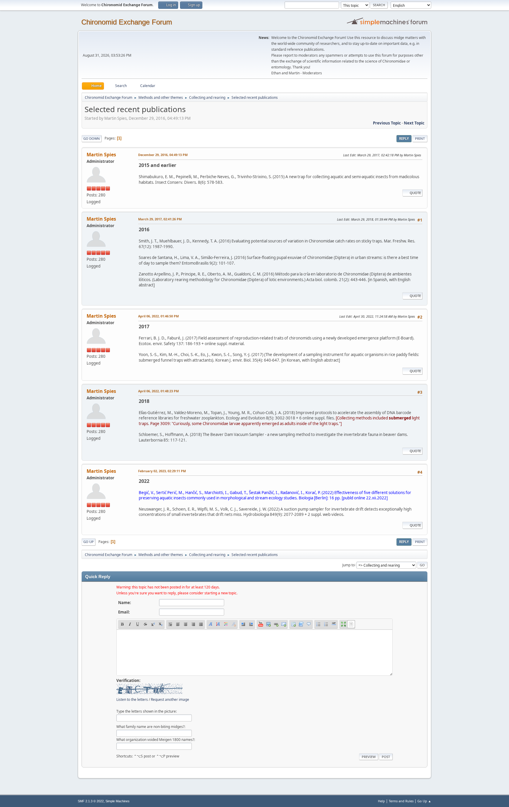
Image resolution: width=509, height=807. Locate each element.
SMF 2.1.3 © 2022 (91, 801)
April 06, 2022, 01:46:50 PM (158, 316)
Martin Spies (101, 154)
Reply (404, 138)
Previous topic (387, 123)
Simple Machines (117, 801)
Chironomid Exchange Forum (126, 22)
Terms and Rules (401, 801)
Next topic (414, 123)
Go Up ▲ (424, 801)
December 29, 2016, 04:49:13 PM (163, 154)
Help (381, 801)
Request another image (170, 699)
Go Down (91, 138)
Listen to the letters (132, 699)
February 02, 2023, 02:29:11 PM (162, 471)
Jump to (348, 564)
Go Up (88, 541)
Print (420, 138)
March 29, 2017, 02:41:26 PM (160, 219)
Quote (415, 193)
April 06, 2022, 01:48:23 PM (158, 391)
